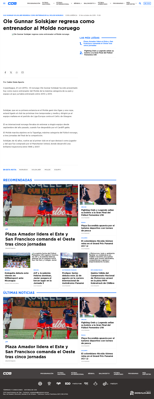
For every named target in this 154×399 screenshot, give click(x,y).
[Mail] (22, 72)
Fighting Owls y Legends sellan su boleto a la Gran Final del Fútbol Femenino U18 (99, 53)
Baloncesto (89, 3)
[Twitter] (11, 72)
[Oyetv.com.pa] (58, 385)
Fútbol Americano (102, 3)
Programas (118, 3)
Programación (33, 3)
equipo (57, 170)
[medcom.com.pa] (113, 385)
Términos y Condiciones (13, 390)
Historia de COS (30, 390)
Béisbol (77, 3)
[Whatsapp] (17, 72)
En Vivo (147, 3)
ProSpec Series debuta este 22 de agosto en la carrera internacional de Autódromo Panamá (73, 278)
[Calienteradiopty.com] (95, 385)
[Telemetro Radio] (104, 385)
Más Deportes (130, 3)
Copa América (71, 15)
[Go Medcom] (77, 385)
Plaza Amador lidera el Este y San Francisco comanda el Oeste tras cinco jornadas (98, 43)
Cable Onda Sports (15, 82)
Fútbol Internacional (62, 3)
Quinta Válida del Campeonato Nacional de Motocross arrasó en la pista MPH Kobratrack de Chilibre (102, 278)
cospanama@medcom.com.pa (39, 392)
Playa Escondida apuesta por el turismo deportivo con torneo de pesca (98, 228)
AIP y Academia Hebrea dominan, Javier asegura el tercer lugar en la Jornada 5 (42, 278)
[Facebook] (5, 72)
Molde (47, 170)
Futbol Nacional (46, 3)
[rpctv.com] (49, 385)
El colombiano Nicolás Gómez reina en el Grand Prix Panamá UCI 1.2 (97, 243)
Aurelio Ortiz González (12, 283)
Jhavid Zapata (10, 248)
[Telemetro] (40, 385)
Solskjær (36, 170)
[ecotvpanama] (67, 385)
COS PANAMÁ (85, 217)
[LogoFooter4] (86, 385)
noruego (23, 170)
